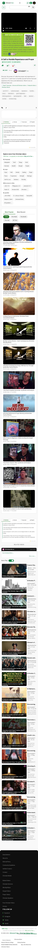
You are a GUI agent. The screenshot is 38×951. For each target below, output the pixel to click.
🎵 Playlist (32, 122)
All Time (15, 220)
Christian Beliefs (7, 876)
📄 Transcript (23, 122)
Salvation (16, 179)
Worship (23, 179)
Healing (24, 172)
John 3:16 (6, 186)
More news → (32, 556)
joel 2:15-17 (5, 91)
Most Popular (9, 212)
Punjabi (27, 166)
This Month (23, 216)
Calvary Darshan (21, 942)
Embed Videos (6, 880)
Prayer (30, 172)
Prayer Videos (6, 894)
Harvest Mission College (7, 942)
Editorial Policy (7, 861)
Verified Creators (7, 868)
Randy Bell (29, 195)
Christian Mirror (9, 549)
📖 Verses (14, 122)
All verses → (25, 189)
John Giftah (7, 195)
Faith (11, 172)
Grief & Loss (7, 179)
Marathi (14, 166)
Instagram (7, 916)
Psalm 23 (6, 189)
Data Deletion (6, 854)
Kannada (6, 166)
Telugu (20, 162)
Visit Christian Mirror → (8, 553)
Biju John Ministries (26, 944)
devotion (31, 96)
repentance (24, 91)
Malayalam (7, 162)
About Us (5, 858)
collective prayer (15, 91)
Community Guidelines (9, 865)
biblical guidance (6, 96)
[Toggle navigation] (3, 7)
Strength (22, 176)
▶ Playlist (32, 520)
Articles (5, 906)
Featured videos (32, 85)
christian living (12, 98)
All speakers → (8, 202)
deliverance (11, 93)
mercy (3, 93)
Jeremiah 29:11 (27, 186)
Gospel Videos (7, 891)
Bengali (20, 166)
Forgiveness (13, 176)
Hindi (26, 162)
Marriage (29, 176)
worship (4, 98)
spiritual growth (17, 96)
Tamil (14, 162)
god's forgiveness (20, 93)
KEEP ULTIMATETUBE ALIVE (14, 35)
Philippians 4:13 (16, 186)
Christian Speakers (8, 898)
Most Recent (21, 212)
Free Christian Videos (8, 903)
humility (32, 91)
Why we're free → (29, 156)
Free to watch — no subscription (11, 62)
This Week (14, 216)
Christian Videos (5, 946)
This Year (7, 220)
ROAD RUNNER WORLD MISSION (9, 944)
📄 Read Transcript (6, 85)
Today (6, 216)
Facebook (7, 913)
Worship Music (7, 887)
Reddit (6, 923)
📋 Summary (6, 121)
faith (25, 96)
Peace (5, 176)
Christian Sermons (8, 884)
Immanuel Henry (19, 199)
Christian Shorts (6, 87)
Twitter (6, 920)
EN (20, 3)
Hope (5, 172)
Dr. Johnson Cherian (18, 195)
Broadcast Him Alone (30, 933)
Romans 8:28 (15, 189)
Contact (5, 872)
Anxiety (17, 172)
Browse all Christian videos (19, 85)
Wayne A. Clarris (8, 199)
